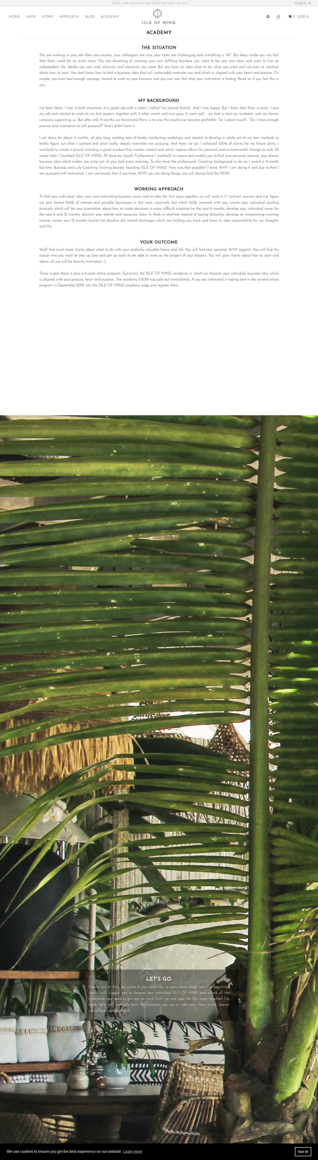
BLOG (90, 17)
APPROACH (69, 17)
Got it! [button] (303, 1151)
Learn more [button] (132, 1151)
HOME (14, 17)
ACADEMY (110, 17)
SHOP (31, 17)
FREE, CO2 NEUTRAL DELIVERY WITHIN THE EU (149, 3)
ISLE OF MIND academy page (124, 285)
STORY (48, 17)
